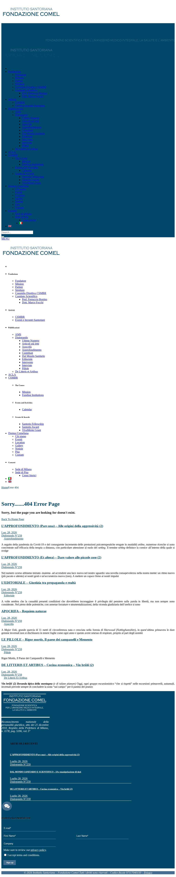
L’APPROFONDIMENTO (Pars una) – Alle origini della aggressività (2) (52, 526)
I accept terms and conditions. (23, 855)
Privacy (148, 872)
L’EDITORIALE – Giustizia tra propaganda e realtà (38, 582)
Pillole (7, 652)
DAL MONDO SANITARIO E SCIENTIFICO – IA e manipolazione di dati (45, 771)
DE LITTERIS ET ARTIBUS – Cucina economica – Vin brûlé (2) (47, 665)
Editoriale (9, 595)
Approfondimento (13, 538)
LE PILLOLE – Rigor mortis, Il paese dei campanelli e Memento (46, 639)
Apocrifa (9, 624)
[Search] (2, 236)
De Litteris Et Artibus (15, 677)
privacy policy (38, 849)
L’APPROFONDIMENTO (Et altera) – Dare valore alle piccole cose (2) (51, 557)
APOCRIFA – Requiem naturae (23, 611)
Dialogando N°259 (11, 535)
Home (4, 487)
